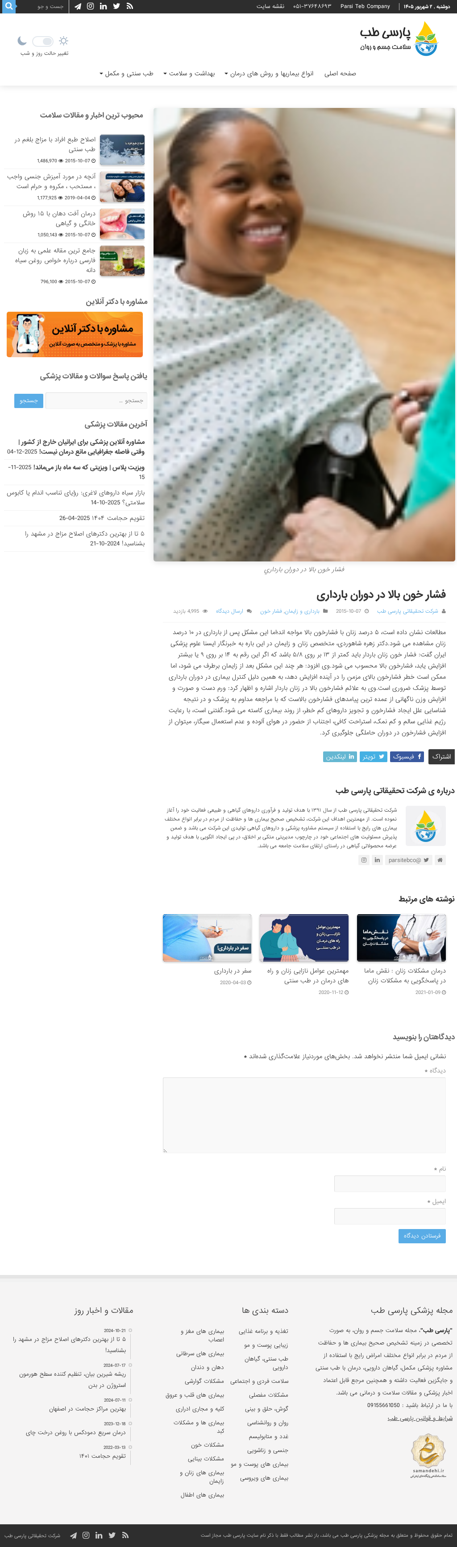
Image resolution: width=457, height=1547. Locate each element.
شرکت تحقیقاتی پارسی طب (407, 611)
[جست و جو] (9, 6)
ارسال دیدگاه (229, 611)
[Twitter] (117, 6)
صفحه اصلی (340, 73)
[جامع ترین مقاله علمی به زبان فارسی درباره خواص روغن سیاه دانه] (122, 261)
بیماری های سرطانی (200, 1353)
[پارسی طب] (399, 40)
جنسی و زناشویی (267, 1450)
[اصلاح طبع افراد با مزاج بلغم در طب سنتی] (122, 150)
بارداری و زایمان (302, 611)
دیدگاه (435, 1071)
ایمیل (436, 1201)
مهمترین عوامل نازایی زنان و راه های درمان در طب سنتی (308, 976)
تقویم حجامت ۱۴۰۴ (118, 518)
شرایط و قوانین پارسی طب (420, 1418)
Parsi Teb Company (365, 6)
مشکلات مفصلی (268, 1395)
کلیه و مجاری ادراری (200, 1409)
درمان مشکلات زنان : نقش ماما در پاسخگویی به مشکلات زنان (405, 976)
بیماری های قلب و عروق (195, 1395)
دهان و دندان (207, 1367)
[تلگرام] (76, 6)
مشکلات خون (207, 1445)
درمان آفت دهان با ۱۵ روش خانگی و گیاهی (59, 218)
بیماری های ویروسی (264, 1478)
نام (440, 1169)
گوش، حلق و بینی (266, 1409)
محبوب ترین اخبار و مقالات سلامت (91, 115)
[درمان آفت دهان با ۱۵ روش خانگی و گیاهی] (122, 224)
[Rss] (130, 6)
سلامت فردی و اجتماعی (259, 1381)
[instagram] (90, 6)
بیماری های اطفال (202, 1495)
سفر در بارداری (232, 971)
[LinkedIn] (103, 6)
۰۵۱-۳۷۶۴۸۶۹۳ (312, 6)
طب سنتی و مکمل (129, 73)
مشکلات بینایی (206, 1459)
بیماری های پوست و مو (259, 1464)
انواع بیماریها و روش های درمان (271, 73)
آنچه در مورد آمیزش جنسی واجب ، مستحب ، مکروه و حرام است (51, 181)
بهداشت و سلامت (192, 73)
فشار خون (271, 611)
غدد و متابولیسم (268, 1436)
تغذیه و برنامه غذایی (263, 1331)
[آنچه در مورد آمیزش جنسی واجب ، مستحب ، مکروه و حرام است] (122, 187)
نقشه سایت (270, 6)
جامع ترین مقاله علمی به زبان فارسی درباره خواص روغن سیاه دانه (55, 260)
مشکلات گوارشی (204, 1381)
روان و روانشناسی (267, 1423)
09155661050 (383, 1405)
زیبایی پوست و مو (266, 1345)
